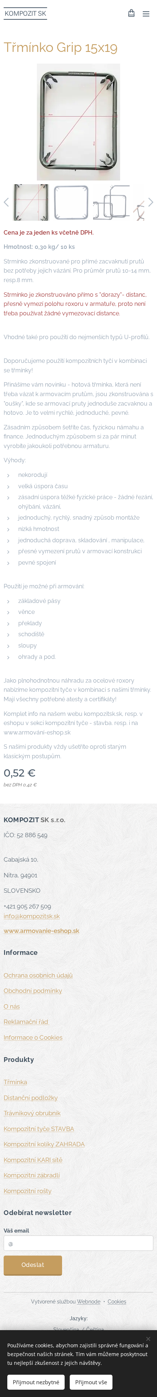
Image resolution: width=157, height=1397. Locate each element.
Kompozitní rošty (27, 1191)
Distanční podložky (31, 1097)
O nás (12, 1006)
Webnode (88, 1302)
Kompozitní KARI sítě (33, 1159)
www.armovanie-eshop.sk (41, 930)
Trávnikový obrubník (32, 1113)
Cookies (117, 1302)
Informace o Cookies (33, 1037)
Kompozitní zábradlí (32, 1175)
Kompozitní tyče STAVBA (39, 1128)
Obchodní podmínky (33, 990)
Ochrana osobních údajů (38, 975)
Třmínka (15, 1082)
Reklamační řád (27, 1021)
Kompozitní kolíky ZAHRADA (44, 1144)
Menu (146, 13)
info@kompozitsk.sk (32, 916)
